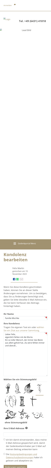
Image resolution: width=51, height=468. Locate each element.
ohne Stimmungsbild (16, 422)
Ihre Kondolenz (12, 323)
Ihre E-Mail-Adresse (14, 428)
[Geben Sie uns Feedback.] (15, 5)
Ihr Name (9, 314)
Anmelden (8, 5)
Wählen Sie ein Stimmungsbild (20, 379)
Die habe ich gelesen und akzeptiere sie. (24, 457)
